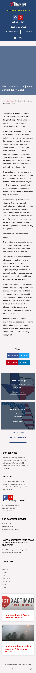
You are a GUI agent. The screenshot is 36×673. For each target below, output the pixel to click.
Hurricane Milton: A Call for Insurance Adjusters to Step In (18, 649)
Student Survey (7, 581)
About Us (5, 569)
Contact (4, 572)
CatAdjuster (10, 101)
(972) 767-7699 (18, 26)
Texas (4, 584)
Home (4, 101)
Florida (4, 587)
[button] (18, 38)
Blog (3, 575)
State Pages (6, 578)
